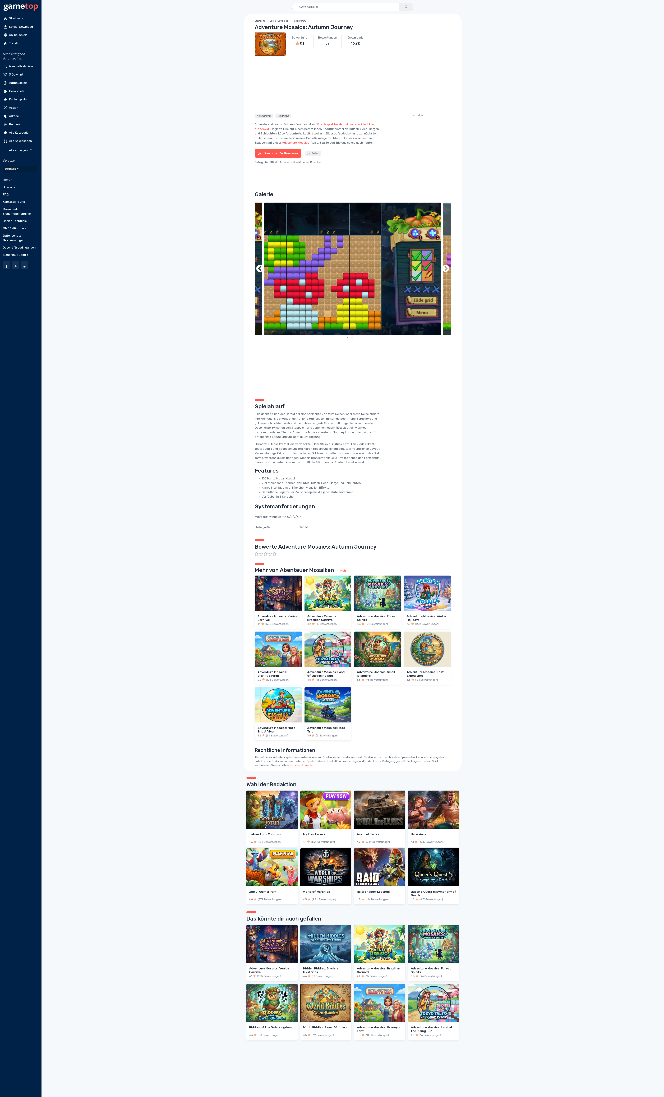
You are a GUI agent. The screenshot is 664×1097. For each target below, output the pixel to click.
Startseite (16, 18)
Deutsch (10, 168)
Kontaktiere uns (14, 201)
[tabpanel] (353, 269)
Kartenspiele (17, 99)
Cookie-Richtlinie (15, 221)
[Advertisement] (353, 84)
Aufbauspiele (17, 82)
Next (445, 268)
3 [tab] (358, 338)
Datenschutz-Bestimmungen (13, 238)
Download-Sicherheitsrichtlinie (17, 211)
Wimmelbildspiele (20, 66)
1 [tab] (347, 338)
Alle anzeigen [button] (16, 150)
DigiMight (283, 115)
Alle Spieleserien (20, 140)
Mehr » (344, 570)
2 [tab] (352, 338)
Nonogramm (299, 21)
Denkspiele (16, 91)
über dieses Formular (300, 765)
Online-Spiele (17, 35)
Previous (260, 268)
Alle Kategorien (19, 132)
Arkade (13, 116)
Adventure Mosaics (295, 142)
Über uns (9, 187)
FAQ (6, 194)
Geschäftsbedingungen (19, 247)
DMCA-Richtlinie (14, 228)
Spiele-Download (20, 26)
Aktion (13, 107)
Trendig (13, 43)
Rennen (14, 124)
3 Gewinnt (15, 74)
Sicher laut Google (15, 254)
